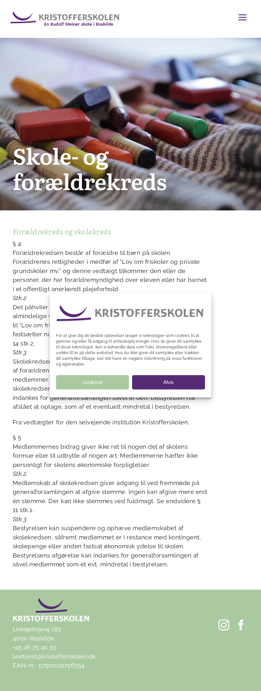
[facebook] (241, 625)
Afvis (168, 382)
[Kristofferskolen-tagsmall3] (64, 13)
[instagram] (224, 625)
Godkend (92, 382)
